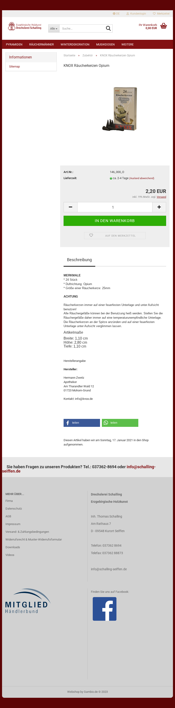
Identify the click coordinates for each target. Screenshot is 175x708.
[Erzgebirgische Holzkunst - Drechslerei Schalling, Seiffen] (23, 26)
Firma (9, 501)
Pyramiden (14, 44)
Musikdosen (105, 44)
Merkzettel (163, 13)
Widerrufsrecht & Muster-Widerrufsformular (33, 539)
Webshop (73, 691)
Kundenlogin (137, 13)
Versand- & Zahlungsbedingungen (27, 531)
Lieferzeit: (70, 178)
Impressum (12, 524)
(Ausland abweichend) (141, 178)
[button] (82, 423)
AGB (8, 516)
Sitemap (14, 66)
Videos (9, 555)
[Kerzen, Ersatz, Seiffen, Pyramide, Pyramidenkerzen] (115, 106)
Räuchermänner (41, 44)
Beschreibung (79, 259)
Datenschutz (13, 508)
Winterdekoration (75, 44)
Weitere (127, 44)
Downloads (12, 547)
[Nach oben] (162, 701)
